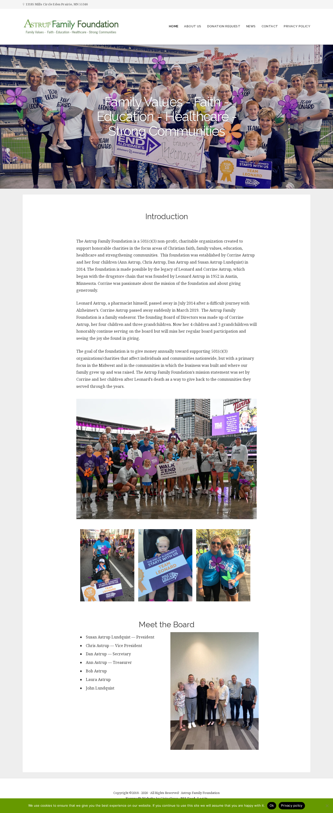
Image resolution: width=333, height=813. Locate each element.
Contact (270, 26)
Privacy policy (292, 805)
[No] (326, 805)
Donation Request (223, 26)
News (251, 26)
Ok (272, 805)
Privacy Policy (297, 26)
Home (173, 26)
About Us (192, 26)
